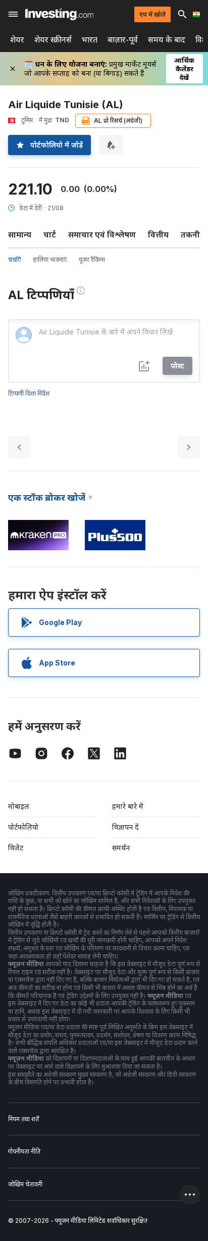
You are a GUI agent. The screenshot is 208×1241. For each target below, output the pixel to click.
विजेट (15, 847)
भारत (89, 39)
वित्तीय (158, 234)
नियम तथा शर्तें (23, 1119)
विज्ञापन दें (125, 827)
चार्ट (49, 234)
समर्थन (121, 847)
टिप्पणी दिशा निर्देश (28, 393)
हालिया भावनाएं (50, 259)
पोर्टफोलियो (23, 827)
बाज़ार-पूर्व (123, 39)
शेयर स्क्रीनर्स (53, 39)
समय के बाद (166, 39)
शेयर (17, 39)
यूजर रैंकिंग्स (92, 259)
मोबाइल (18, 806)
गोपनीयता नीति (24, 1151)
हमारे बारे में (127, 806)
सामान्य (19, 234)
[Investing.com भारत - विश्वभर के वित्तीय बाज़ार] (59, 14)
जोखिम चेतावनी (25, 1184)
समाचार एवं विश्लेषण (102, 234)
